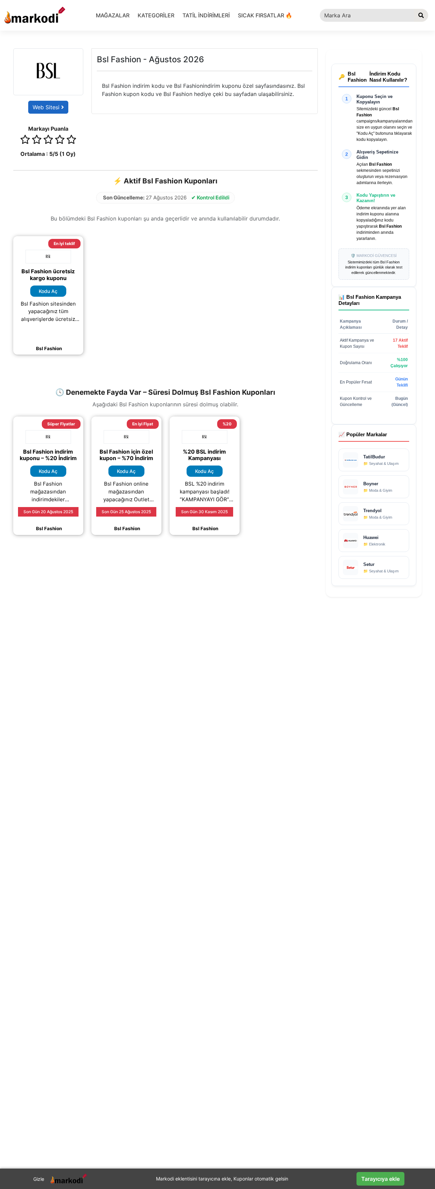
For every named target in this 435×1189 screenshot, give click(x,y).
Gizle (38, 1179)
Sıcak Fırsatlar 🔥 (265, 15)
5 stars (71, 140)
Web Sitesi (47, 107)
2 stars (37, 140)
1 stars (25, 140)
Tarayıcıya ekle (380, 1178)
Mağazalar (112, 15)
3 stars (48, 140)
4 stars (60, 140)
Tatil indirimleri (206, 15)
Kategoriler (156, 15)
